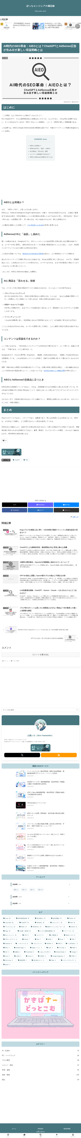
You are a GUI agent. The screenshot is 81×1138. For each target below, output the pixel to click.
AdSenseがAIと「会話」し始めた (40, 148)
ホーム (14, 1128)
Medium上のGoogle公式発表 (33, 254)
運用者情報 (67, 1128)
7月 (24, 890)
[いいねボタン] (3, 440)
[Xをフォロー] (22, 755)
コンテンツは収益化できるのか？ (40, 154)
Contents (38, 139)
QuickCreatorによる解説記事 (54, 370)
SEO (26, 460)
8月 (16, 890)
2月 (32, 890)
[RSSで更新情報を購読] (59, 755)
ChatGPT (17, 460)
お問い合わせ (40, 1131)
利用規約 (40, 1128)
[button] (77, 26)
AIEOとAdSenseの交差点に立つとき (41, 157)
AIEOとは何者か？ (35, 145)
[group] (16, 26)
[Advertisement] (40, 181)
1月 (40, 890)
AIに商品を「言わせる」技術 (39, 151)
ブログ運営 (7, 460)
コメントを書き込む (40, 654)
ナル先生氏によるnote (35, 225)
